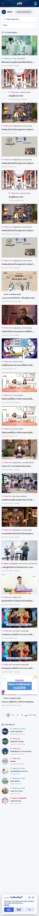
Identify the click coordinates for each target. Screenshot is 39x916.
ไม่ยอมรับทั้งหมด (18, 909)
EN (29, 897)
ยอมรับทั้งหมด (9, 909)
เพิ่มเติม (6, 905)
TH (33, 897)
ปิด (29, 909)
